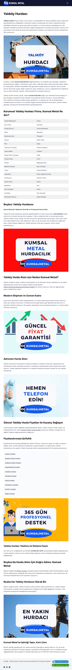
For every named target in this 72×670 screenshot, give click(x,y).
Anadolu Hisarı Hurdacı (12, 458)
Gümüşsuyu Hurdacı (11, 485)
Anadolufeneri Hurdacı (12, 467)
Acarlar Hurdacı (10, 454)
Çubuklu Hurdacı (10, 471)
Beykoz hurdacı (22, 571)
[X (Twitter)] (9, 667)
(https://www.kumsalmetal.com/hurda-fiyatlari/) (19, 287)
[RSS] (4, 667)
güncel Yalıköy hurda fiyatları (31, 430)
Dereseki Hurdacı (10, 476)
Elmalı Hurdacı (10, 480)
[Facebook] (7, 667)
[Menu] (67, 3)
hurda (50, 589)
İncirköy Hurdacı (10, 489)
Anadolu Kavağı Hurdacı (13, 463)
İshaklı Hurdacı (10, 493)
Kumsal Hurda (27, 661)
